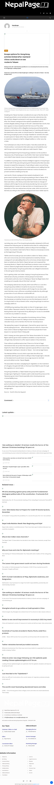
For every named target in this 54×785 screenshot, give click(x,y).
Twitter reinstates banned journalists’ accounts (20, 644)
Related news (7, 484)
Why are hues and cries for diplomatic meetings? (20, 550)
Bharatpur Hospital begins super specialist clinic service (16, 467)
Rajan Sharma (7, 739)
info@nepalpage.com (10, 717)
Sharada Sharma (32, 731)
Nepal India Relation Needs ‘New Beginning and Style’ (22, 523)
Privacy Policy (5, 766)
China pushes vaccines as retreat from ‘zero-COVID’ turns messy (17, 459)
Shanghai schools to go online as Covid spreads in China (23, 608)
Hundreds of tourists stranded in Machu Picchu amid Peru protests (24, 632)
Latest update (8, 412)
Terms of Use (32, 768)
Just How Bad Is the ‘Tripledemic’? (15, 673)
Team (30, 766)
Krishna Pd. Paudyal (8, 746)
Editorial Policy (5, 764)
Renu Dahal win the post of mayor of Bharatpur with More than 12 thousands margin (17, 476)
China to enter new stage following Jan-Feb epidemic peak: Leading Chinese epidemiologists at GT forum (24, 659)
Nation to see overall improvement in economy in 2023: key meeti (27, 619)
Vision (30, 770)
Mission (31, 761)
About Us (4, 757)
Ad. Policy (4, 759)
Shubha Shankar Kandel (9, 732)
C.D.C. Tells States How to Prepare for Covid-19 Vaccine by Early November (26, 511)
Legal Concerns (33, 759)
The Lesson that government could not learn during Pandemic (26, 563)
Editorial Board (5, 773)
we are (30, 773)
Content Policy (5, 761)
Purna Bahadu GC (32, 739)
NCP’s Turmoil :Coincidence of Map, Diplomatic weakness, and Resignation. (25, 578)
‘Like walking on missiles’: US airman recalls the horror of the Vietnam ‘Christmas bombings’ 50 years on (25, 446)
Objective (31, 764)
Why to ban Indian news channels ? (15, 537)
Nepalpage (15, 25)
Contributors (5, 770)
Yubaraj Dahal (31, 746)
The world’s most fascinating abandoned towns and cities (24, 687)
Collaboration (5, 768)
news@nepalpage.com (22, 717)
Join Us (30, 757)
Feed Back (4, 775)
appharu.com (36, 784)
